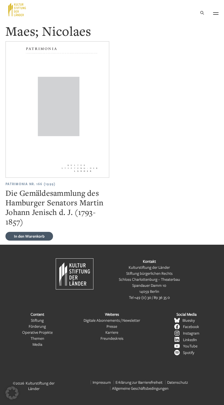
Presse (112, 326)
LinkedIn (190, 339)
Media (37, 344)
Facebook (191, 326)
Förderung (37, 326)
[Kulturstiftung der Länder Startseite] (17, 9)
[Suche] (202, 13)
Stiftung (37, 320)
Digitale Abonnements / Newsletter (112, 320)
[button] (12, 393)
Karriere (111, 332)
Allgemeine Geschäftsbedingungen (140, 388)
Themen (37, 338)
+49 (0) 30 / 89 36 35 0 (152, 297)
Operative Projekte (37, 332)
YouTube (190, 345)
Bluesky (188, 320)
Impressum (102, 382)
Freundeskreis (112, 338)
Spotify (188, 352)
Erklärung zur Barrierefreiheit (139, 382)
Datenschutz (177, 382)
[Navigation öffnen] (216, 12)
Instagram (191, 333)
